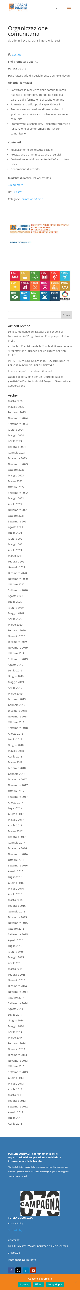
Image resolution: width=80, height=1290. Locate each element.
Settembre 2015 (18, 934)
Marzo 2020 (15, 624)
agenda (17, 54)
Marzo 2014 (15, 1037)
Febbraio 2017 (17, 837)
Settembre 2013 (18, 1072)
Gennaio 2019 (16, 705)
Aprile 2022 (15, 504)
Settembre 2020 (18, 590)
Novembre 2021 (18, 510)
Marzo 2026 (15, 401)
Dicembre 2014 (17, 986)
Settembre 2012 (18, 1106)
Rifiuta (38, 1284)
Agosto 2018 (15, 733)
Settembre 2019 (18, 659)
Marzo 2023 (15, 481)
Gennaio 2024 (16, 452)
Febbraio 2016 (17, 905)
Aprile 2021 (15, 550)
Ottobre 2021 (16, 515)
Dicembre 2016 (17, 848)
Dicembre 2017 (17, 779)
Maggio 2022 (16, 498)
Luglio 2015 (15, 946)
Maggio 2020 (16, 613)
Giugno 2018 (16, 745)
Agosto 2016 (15, 871)
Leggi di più (55, 1284)
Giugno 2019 (16, 676)
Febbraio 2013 (17, 1100)
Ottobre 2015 (16, 928)
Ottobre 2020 (16, 584)
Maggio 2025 (16, 406)
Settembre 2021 (18, 521)
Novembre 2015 (18, 923)
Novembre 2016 (18, 854)
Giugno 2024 (16, 429)
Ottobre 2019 (16, 653)
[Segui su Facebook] (11, 1270)
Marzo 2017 (15, 831)
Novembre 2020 (18, 579)
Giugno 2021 (16, 538)
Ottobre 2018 (16, 722)
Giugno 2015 (16, 951)
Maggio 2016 (16, 888)
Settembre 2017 (18, 796)
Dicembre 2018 (17, 710)
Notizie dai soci (50, 40)
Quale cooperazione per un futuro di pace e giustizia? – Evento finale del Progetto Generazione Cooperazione (39, 381)
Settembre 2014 (18, 1003)
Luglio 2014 (15, 1014)
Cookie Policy (15, 1230)
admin (16, 40)
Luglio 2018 (15, 739)
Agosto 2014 (15, 1009)
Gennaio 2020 (16, 636)
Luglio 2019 (15, 670)
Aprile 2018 (15, 756)
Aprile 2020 (15, 619)
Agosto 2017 (15, 802)
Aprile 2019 (15, 688)
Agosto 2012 (15, 1112)
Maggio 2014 (16, 1026)
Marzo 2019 (15, 693)
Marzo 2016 (15, 900)
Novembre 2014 (18, 991)
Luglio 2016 (15, 877)
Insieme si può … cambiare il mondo (30, 371)
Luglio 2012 (15, 1118)
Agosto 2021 (15, 527)
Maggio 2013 (16, 1083)
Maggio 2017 (16, 819)
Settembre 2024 (18, 424)
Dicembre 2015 (17, 917)
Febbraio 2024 (17, 447)
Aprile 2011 (15, 1123)
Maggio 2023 (16, 475)
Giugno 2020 (16, 607)
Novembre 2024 (18, 418)
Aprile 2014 (15, 1032)
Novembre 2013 (18, 1060)
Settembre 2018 (18, 728)
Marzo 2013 (15, 1095)
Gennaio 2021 (16, 567)
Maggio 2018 (16, 750)
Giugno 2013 (16, 1078)
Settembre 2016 (18, 865)
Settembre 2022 (18, 493)
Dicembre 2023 (17, 458)
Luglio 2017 (15, 808)
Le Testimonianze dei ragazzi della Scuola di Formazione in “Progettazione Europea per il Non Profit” (38, 336)
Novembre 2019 (18, 647)
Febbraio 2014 (17, 1043)
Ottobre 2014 (16, 997)
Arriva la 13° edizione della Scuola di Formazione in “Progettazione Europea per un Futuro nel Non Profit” (40, 351)
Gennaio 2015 (16, 980)
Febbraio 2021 (17, 561)
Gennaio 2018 (16, 774)
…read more (15, 185)
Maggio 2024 (16, 435)
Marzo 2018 (15, 762)
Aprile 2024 (15, 441)
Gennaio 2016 (16, 911)
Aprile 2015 (15, 963)
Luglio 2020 (15, 601)
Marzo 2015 (15, 969)
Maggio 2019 (16, 682)
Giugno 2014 (16, 1020)
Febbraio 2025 (17, 412)
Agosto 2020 (15, 596)
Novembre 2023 (18, 464)
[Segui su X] (18, 1270)
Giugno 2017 (16, 814)
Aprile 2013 (15, 1089)
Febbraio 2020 (17, 630)
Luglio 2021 (15, 533)
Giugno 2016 (16, 883)
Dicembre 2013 (17, 1055)
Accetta (24, 1284)
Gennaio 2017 (16, 842)
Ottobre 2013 (16, 1066)
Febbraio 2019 (17, 699)
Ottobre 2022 (16, 487)
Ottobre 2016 (16, 860)
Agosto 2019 (15, 665)
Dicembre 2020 (17, 573)
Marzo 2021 (15, 555)
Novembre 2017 (18, 785)
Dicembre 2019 (17, 642)
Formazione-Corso (31, 199)
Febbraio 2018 (17, 768)
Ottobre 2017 (16, 791)
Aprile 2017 (15, 825)
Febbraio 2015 (17, 974)
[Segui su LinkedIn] (26, 1270)
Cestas (18, 192)
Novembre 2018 (18, 716)
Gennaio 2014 (16, 1049)
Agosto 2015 (15, 940)
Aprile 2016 (15, 894)
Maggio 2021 (16, 544)
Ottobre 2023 (16, 469)
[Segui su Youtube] (33, 1270)
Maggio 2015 (16, 957)
